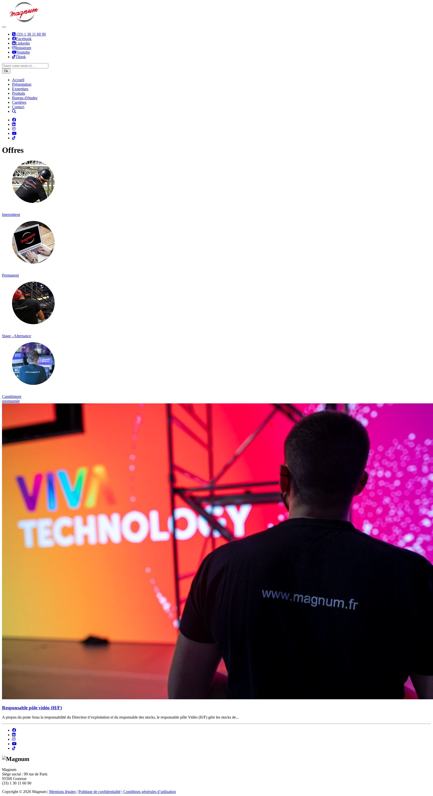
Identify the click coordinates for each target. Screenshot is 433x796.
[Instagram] (14, 129)
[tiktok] (14, 748)
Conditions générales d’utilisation (149, 791)
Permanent (10, 275)
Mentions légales (62, 791)
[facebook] (14, 730)
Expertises (20, 89)
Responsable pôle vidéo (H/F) (32, 707)
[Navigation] (4, 27)
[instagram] (14, 739)
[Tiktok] (14, 138)
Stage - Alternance (16, 336)
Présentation (21, 84)
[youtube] (14, 744)
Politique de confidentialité (99, 791)
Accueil (18, 80)
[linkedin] (14, 735)
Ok (6, 71)
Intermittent (11, 214)
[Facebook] (14, 120)
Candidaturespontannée (11, 398)
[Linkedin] (14, 124)
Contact (18, 107)
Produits (18, 93)
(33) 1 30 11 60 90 (31, 34)
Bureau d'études (24, 98)
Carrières (19, 102)
